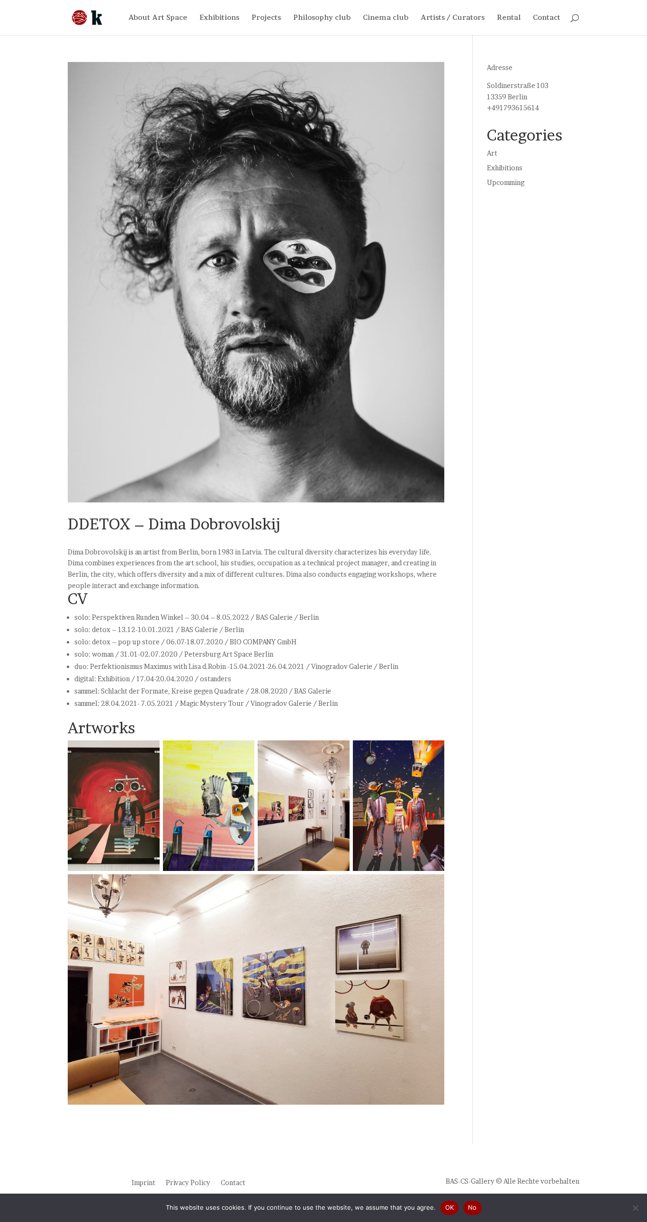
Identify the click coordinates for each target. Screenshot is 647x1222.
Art (492, 153)
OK (449, 1207)
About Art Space (157, 17)
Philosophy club (321, 17)
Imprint (143, 1182)
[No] (635, 1208)
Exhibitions (219, 17)
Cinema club (385, 17)
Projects (266, 17)
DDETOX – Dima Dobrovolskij (174, 524)
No (472, 1207)
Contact (546, 17)
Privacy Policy (188, 1182)
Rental (509, 17)
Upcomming (505, 182)
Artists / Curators (453, 17)
